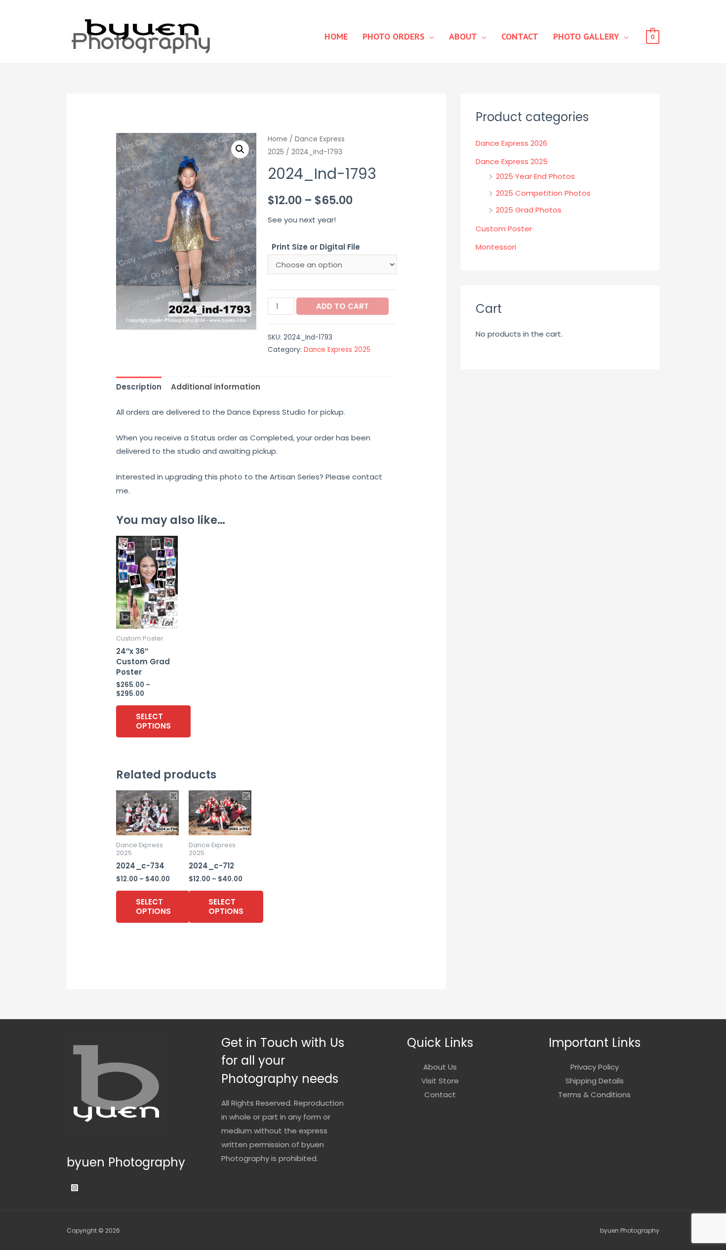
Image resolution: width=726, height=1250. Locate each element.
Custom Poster (504, 228)
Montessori (496, 247)
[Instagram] (74, 1188)
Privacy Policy (594, 1067)
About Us (440, 1067)
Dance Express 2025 (337, 349)
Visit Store (440, 1081)
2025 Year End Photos (535, 176)
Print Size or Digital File (316, 247)
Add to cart (342, 306)
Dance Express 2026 (511, 143)
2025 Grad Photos (529, 210)
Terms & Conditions (594, 1094)
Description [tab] (138, 387)
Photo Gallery (586, 36)
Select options (153, 721)
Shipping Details (594, 1081)
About (463, 36)
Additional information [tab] (215, 387)
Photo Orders (394, 36)
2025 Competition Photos (543, 193)
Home (336, 36)
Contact (519, 36)
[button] (240, 149)
